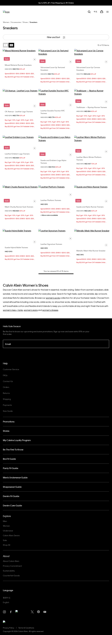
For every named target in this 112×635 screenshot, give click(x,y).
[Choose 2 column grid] (5, 45)
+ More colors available (49, 215)
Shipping (7, 399)
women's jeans (31, 310)
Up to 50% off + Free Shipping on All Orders (56, 3)
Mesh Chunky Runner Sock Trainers (19, 207)
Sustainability (9, 570)
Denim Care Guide (12, 505)
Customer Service (11, 369)
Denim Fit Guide (11, 496)
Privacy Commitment (12, 566)
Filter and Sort (54, 37)
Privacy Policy (8, 628)
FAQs (5, 375)
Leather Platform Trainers (51, 200)
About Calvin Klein (11, 561)
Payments (7, 405)
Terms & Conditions (26, 628)
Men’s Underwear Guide (15, 477)
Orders (6, 387)
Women (6, 22)
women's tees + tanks (13, 310)
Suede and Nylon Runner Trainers (90, 207)
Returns (6, 393)
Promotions (8, 421)
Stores (6, 430)
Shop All (6, 545)
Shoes (25, 22)
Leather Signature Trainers (51, 244)
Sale (5, 540)
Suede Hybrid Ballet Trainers (16, 247)
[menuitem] (95, 11)
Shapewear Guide (12, 486)
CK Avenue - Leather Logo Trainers (19, 111)
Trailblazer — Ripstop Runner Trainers (91, 107)
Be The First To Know (13, 449)
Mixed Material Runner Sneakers (18, 65)
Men (5, 521)
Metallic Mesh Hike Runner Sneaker (90, 250)
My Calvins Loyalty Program (17, 440)
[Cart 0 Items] (101, 11)
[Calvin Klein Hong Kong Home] (6, 12)
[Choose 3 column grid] (11, 45)
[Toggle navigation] (107, 12)
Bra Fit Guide (9, 458)
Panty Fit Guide (10, 468)
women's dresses (50, 310)
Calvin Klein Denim (11, 535)
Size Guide (8, 411)
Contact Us (8, 381)
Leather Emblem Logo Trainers (17, 154)
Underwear (8, 530)
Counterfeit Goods (11, 575)
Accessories (16, 22)
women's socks (53, 298)
